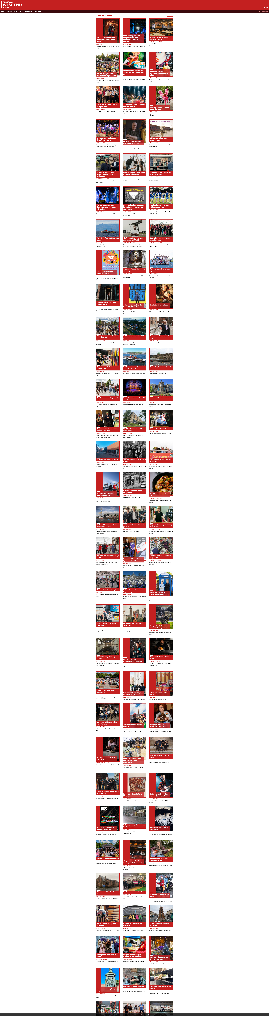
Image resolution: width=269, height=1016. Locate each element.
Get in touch (170, 16)
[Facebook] (263, 7)
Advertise (253, 2)
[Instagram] (267, 7)
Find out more (145, 1014)
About (246, 2)
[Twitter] (265, 7)
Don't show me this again (152, 1014)
